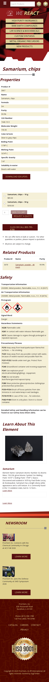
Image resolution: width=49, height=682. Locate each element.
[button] (21, 556)
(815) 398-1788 (27, 616)
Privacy (24, 629)
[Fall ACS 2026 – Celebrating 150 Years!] (9, 537)
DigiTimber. (35, 673)
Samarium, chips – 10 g (18, 194)
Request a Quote (23, 216)
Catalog (13, 625)
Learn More (7, 490)
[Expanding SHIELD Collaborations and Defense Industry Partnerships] (9, 571)
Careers (24, 625)
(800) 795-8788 (28, 619)
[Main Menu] (5, 3)
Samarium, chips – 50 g (18, 202)
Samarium (8, 468)
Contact (36, 625)
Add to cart (19, 212)
